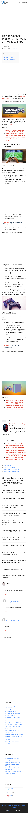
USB (8, 467)
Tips (10, 465)
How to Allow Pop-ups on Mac (11, 469)
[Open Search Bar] (19, 2)
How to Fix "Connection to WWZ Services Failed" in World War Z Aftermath (13, 738)
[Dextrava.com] (4, 2)
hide (10, 53)
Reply (5, 594)
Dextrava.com (11, 810)
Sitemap (14, 807)
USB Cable (12, 467)
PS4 (5, 467)
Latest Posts (9, 420)
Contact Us (10, 805)
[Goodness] (5, 431)
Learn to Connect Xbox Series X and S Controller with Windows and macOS (15, 138)
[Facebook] (22, 424)
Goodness (12, 423)
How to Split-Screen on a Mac (11, 471)
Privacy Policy (17, 805)
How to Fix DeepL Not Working (13, 762)
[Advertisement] (14, 18)
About (4, 420)
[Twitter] (24, 424)
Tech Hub (6, 465)
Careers (24, 805)
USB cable (9, 124)
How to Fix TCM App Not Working (14, 734)
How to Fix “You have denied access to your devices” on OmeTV (12, 719)
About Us (4, 805)
